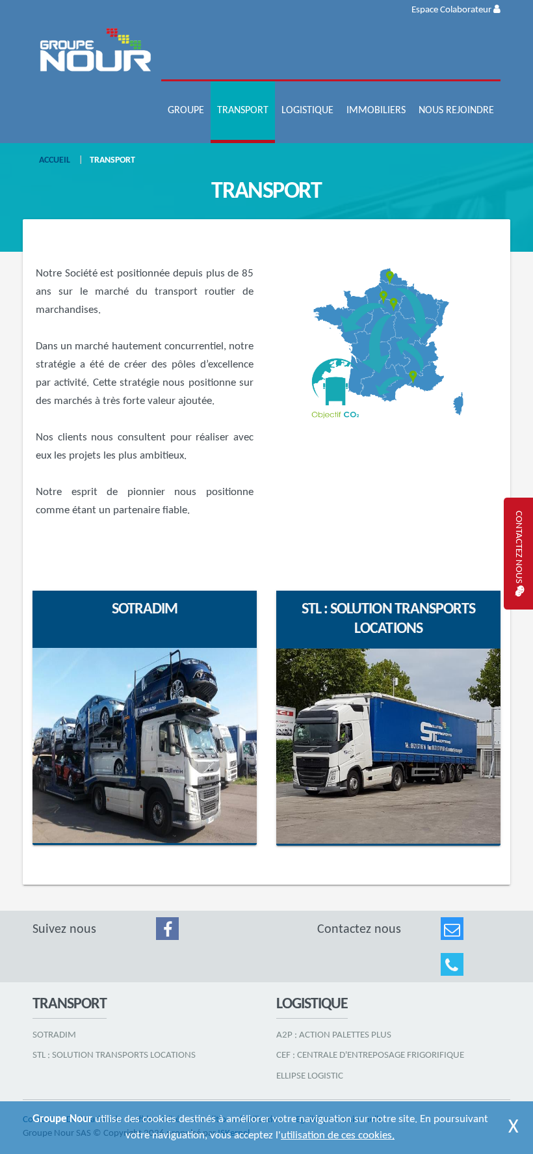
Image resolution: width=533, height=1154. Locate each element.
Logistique (307, 110)
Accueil (54, 160)
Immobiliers (376, 110)
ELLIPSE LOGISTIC (309, 1076)
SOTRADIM (144, 609)
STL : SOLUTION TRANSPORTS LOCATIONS (114, 1055)
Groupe (186, 110)
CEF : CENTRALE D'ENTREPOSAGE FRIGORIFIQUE (370, 1055)
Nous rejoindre (456, 110)
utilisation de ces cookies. (338, 1135)
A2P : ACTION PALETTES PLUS (333, 1035)
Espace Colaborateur (452, 10)
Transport (242, 110)
